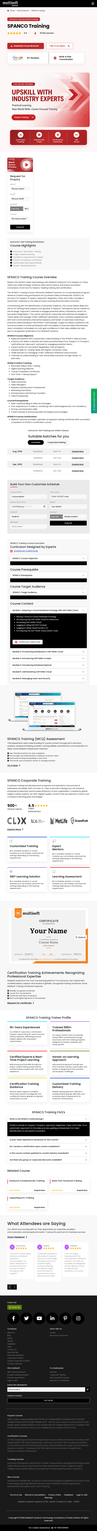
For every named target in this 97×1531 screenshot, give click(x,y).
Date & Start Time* (18, 502)
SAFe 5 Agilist (68, 1466)
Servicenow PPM (15, 1480)
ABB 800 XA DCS (73, 1480)
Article (10, 1338)
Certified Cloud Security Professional (43, 1468)
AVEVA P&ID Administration (48, 1466)
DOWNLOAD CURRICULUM (25, 551)
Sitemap (48, 1497)
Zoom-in (82, 937)
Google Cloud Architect (76, 1445)
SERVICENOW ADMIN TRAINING (30, 1422)
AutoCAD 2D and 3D (26, 1466)
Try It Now (12, 765)
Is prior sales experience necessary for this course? (34, 1139)
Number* (53, 512)
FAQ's (9, 1347)
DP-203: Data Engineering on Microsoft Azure (38, 1442)
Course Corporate (14, 1363)
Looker (78, 1466)
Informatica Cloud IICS (72, 1468)
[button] (9, 1287)
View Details (14, 1190)
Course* (13, 214)
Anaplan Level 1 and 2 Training (35, 1486)
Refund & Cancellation (35, 1495)
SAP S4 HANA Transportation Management (57, 1463)
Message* (14, 522)
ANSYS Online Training (17, 1419)
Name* (53, 502)
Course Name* (16, 492)
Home (12, 11)
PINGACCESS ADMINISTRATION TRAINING (46, 1425)
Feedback (11, 1344)
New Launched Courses (59, 1377)
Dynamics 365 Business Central (21, 1463)
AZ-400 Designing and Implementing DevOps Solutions (32, 1439)
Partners (53, 1372)
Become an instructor (59, 1335)
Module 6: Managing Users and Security (31, 678)
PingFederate (30, 1483)
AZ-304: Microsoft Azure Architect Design (57, 1448)
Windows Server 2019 (46, 1483)
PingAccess (83, 1463)
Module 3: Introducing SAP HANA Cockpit (32, 658)
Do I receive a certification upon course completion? (35, 1146)
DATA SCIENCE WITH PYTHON (63, 1427)
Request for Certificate (19, 1002)
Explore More (14, 829)
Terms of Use (16, 1495)
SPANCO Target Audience (25, 592)
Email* (12, 194)
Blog (9, 1335)
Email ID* (14, 512)
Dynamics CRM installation (52, 1445)
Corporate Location (15, 1358)
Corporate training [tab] (57, 442)
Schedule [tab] (35, 442)
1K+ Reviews (33, 58)
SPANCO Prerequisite (22, 575)
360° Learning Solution (16, 1372)
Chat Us (15, 1307)
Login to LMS (12, 1380)
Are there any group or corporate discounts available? (36, 1159)
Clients (10, 1341)
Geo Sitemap (12, 1352)
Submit (68, 523)
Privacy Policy (54, 1495)
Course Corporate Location (18, 1361)
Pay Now (48, 1400)
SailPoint (11, 1466)
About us (11, 1332)
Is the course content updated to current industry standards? (39, 1153)
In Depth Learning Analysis (18, 1375)
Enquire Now (78, 451)
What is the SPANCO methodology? (27, 1119)
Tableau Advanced (16, 1468)
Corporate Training (58, 1375)
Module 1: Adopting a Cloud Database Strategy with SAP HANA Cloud (45, 610)
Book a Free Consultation (66, 58)
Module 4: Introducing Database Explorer (32, 665)
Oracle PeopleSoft (55, 1480)
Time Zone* (55, 492)
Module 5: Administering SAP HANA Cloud (32, 671)
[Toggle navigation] (93, 4)
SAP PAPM (62, 1483)
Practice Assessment (16, 1377)
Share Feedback (16, 1237)
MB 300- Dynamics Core (35, 1480)
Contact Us (12, 1349)
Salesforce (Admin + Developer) (22, 1448)
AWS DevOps (32, 1445)
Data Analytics (23, 11)
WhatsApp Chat (94, 400)
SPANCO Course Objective (25, 558)
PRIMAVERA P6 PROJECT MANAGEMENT (45, 1419)
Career (53, 1332)
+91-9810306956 (61, 1527)
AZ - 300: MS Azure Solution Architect (61, 1422)
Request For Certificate (59, 1380)
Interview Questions (59, 46)
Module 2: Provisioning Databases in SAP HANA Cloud (38, 651)
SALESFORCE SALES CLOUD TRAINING (34, 1427)
